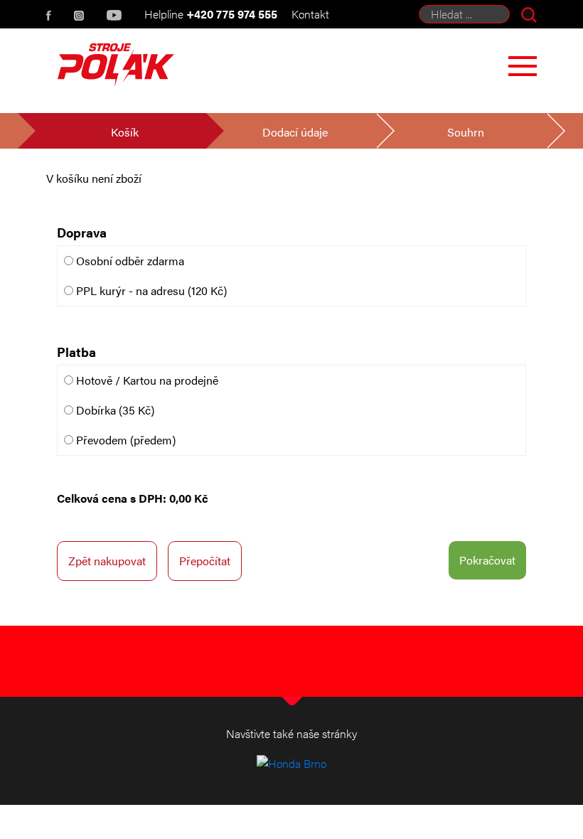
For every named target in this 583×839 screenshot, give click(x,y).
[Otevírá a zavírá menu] (522, 66)
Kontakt (310, 14)
